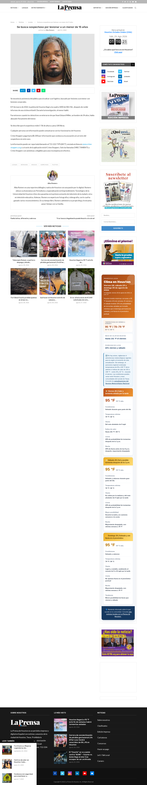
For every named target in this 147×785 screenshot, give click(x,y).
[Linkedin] (130, 1)
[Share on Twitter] (33, 90)
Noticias (14, 8)
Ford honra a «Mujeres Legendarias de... (22, 747)
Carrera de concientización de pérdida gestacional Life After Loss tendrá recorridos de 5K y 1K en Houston (81, 740)
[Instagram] (127, 1)
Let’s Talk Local (103, 755)
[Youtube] (133, 1)
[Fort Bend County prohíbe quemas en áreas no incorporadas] (24, 281)
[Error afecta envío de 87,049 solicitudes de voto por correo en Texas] (81, 281)
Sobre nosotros (103, 720)
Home (12, 22)
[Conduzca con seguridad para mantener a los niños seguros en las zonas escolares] (7, 778)
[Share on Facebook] (28, 90)
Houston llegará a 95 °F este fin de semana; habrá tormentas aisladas (80, 722)
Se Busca (34, 164)
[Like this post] (23, 90)
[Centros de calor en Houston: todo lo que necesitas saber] (7, 764)
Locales (25, 8)
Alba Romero (50, 30)
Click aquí (118, 52)
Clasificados (127, 8)
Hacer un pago (103, 749)
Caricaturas (102, 737)
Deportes (97, 8)
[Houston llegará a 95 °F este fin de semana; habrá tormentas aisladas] (81, 244)
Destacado (24, 164)
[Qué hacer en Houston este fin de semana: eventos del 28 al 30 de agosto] (52, 281)
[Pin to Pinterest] (38, 90)
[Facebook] (122, 1)
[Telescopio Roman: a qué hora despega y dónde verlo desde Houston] (24, 244)
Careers (100, 761)
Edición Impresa (42, 1)
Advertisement (55, 1)
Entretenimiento (38, 8)
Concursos (101, 743)
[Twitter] (125, 1)
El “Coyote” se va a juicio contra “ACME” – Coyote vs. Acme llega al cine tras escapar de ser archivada (80, 755)
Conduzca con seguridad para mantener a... (23, 775)
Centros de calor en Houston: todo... (21, 761)
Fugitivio (55, 164)
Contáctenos (67, 1)
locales (14, 164)
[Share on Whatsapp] (43, 90)
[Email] (135, 1)
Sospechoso (44, 164)
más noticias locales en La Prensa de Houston (119, 614)
